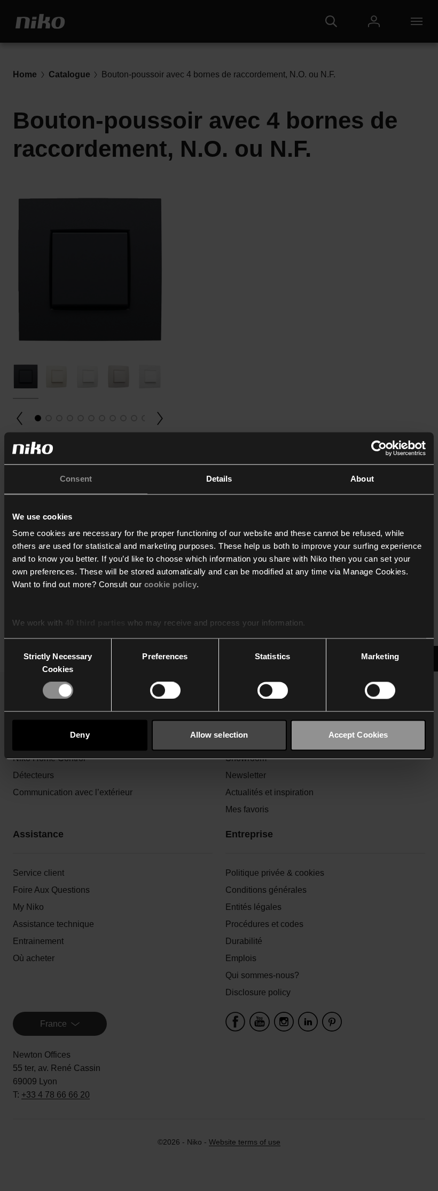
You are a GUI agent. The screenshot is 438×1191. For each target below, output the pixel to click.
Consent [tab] (76, 478)
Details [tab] (219, 478)
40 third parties (95, 622)
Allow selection (219, 734)
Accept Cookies (358, 734)
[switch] (165, 690)
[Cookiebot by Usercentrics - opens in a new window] (379, 448)
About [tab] (362, 478)
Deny (79, 734)
